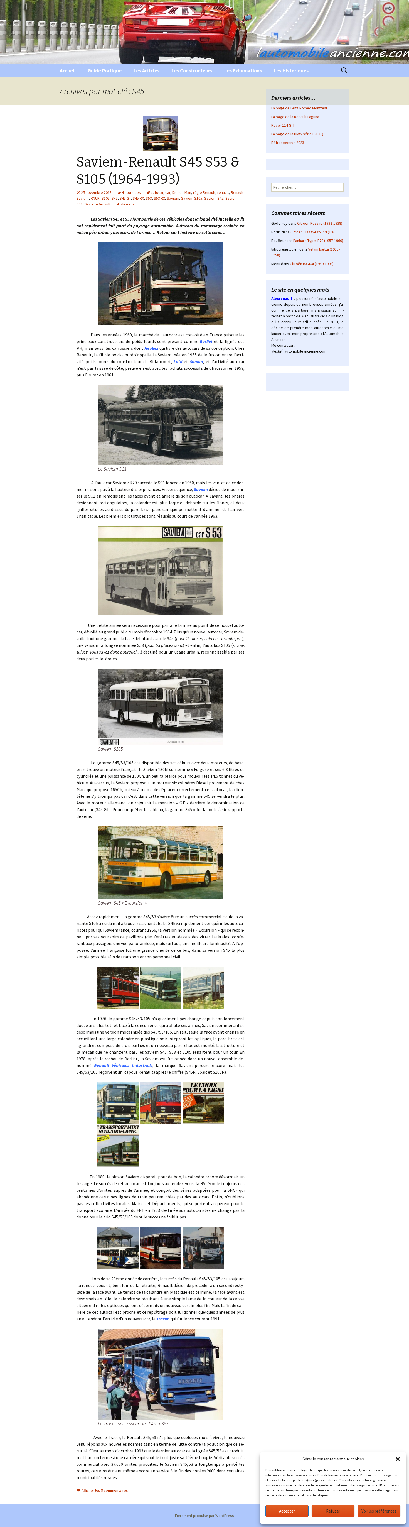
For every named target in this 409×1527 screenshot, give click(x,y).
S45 (115, 198)
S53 (149, 198)
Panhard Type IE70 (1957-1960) (318, 240)
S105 (106, 198)
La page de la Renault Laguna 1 (296, 116)
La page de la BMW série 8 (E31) (297, 133)
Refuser (333, 1511)
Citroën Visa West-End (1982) (314, 231)
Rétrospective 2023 (287, 142)
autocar (157, 192)
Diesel (177, 192)
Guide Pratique (105, 70)
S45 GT (125, 198)
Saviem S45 (213, 198)
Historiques (131, 192)
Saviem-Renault (97, 204)
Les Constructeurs (191, 70)
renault (223, 192)
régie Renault (204, 192)
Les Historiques (291, 70)
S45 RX (138, 198)
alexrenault (129, 204)
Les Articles (146, 70)
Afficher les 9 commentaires (105, 1490)
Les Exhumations (243, 70)
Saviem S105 (191, 198)
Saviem (173, 198)
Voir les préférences (378, 1511)
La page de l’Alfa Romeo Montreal (299, 108)
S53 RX (159, 198)
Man (187, 192)
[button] (398, 1459)
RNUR (95, 198)
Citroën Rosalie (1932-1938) (319, 223)
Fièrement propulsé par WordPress (204, 1515)
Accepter (287, 1511)
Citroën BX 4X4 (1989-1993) (312, 263)
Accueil (68, 70)
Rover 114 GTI (282, 125)
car (167, 192)
